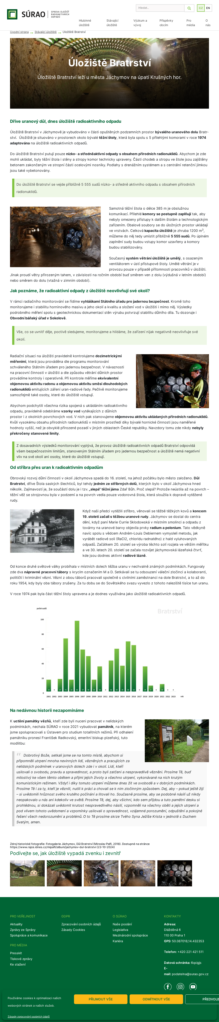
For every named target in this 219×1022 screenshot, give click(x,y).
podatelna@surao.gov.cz (190, 974)
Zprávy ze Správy (23, 930)
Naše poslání (122, 924)
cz (201, 8)
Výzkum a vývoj (140, 23)
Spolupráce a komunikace (29, 935)
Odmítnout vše (156, 999)
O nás (208, 23)
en (208, 8)
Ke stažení (17, 964)
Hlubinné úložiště (85, 23)
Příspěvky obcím (166, 23)
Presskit (16, 953)
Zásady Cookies (73, 930)
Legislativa (120, 930)
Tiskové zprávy (21, 959)
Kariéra (118, 941)
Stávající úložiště (112, 23)
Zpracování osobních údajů (81, 924)
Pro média (190, 23)
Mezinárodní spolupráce (130, 935)
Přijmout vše (101, 999)
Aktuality (16, 924)
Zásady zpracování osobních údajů (29, 1016)
